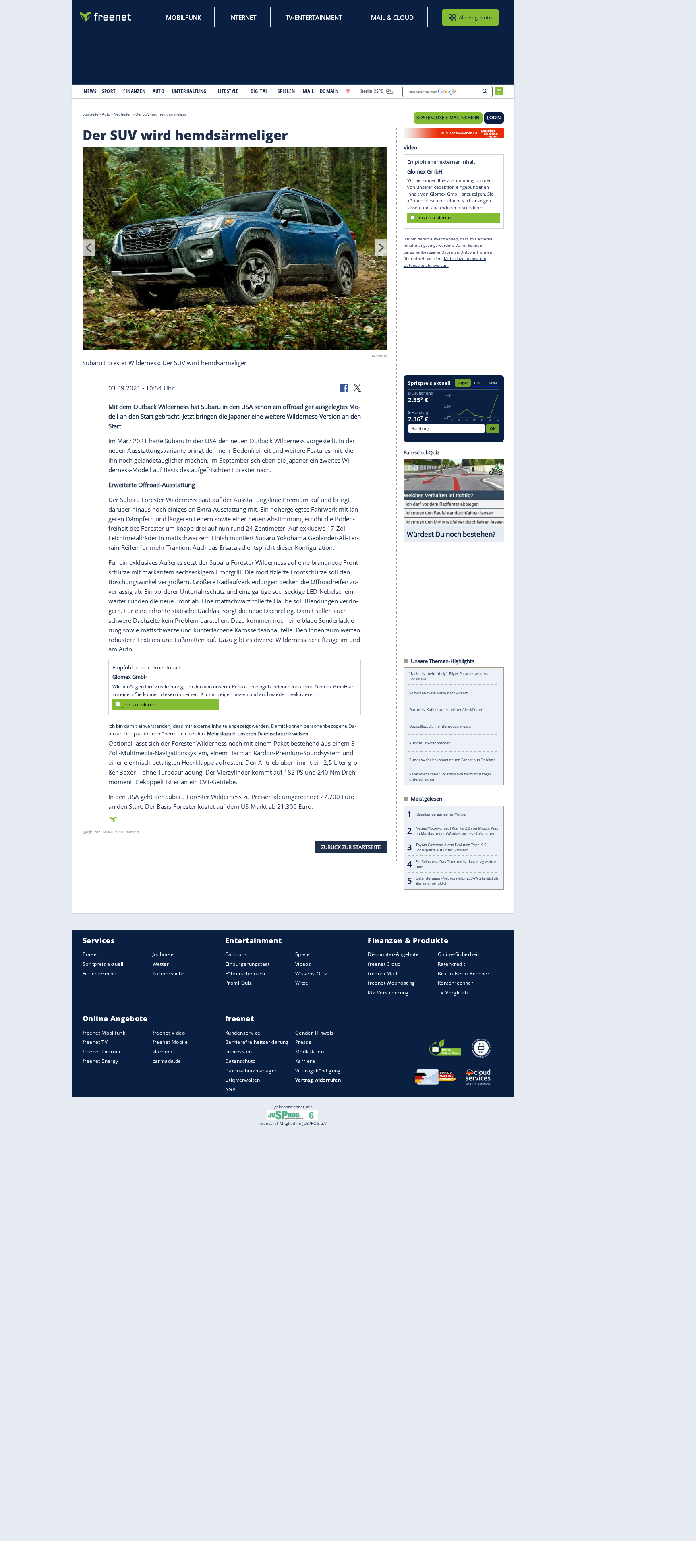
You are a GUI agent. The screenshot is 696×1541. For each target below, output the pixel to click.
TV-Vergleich (453, 992)
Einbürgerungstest (247, 964)
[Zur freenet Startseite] (106, 16)
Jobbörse (163, 954)
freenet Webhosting (391, 983)
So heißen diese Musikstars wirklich (438, 693)
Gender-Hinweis (314, 1032)
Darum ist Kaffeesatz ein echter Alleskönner (446, 709)
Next (381, 247)
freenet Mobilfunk (104, 1032)
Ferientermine (99, 973)
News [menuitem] (90, 91)
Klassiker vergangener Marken (442, 814)
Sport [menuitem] (109, 91)
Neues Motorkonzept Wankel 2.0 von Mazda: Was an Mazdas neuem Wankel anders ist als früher (457, 831)
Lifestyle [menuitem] (228, 91)
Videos (303, 964)
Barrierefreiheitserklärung (257, 1042)
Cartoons (236, 954)
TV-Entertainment (314, 17)
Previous (89, 247)
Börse (90, 954)
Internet (242, 17)
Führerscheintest (245, 973)
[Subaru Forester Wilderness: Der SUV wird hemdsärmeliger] (235, 250)
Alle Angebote (475, 17)
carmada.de (167, 1061)
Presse (303, 1042)
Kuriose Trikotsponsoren (430, 743)
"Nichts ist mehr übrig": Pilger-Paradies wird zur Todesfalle (449, 676)
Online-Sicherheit (458, 954)
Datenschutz (240, 1061)
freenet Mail (382, 973)
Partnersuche (169, 973)
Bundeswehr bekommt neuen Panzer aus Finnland (452, 759)
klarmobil (164, 1051)
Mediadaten (309, 1051)
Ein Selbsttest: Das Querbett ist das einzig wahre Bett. (456, 864)
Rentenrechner (455, 983)
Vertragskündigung (318, 1070)
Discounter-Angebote (393, 954)
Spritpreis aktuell (103, 964)
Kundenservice (242, 1032)
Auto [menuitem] (159, 91)
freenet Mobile (170, 1042)
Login (494, 117)
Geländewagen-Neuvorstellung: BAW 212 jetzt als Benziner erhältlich (457, 881)
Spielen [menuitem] (286, 91)
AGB (230, 1090)
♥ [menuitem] (348, 91)
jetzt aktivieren (138, 704)
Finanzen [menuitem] (134, 91)
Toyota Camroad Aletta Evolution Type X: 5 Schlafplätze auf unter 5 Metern (451, 847)
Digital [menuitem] (259, 91)
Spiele (302, 954)
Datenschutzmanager (251, 1070)
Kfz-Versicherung (388, 992)
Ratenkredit (452, 964)
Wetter (161, 964)
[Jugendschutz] (293, 1115)
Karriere (305, 1061)
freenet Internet (102, 1051)
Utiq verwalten (242, 1080)
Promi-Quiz (238, 983)
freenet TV (95, 1042)
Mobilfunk (183, 17)
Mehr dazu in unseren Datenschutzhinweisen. (258, 733)
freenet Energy (100, 1061)
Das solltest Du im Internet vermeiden (441, 726)
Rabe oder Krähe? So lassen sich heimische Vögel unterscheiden (450, 776)
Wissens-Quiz (311, 973)
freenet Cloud (384, 964)
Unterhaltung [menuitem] (189, 91)
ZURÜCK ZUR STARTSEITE (351, 847)
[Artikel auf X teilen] (357, 387)
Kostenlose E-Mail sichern (447, 117)
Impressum (238, 1051)
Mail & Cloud (392, 17)
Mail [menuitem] (308, 91)
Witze (302, 983)
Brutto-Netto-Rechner (463, 973)
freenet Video (169, 1032)
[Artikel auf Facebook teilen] (345, 387)
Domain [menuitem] (329, 91)
